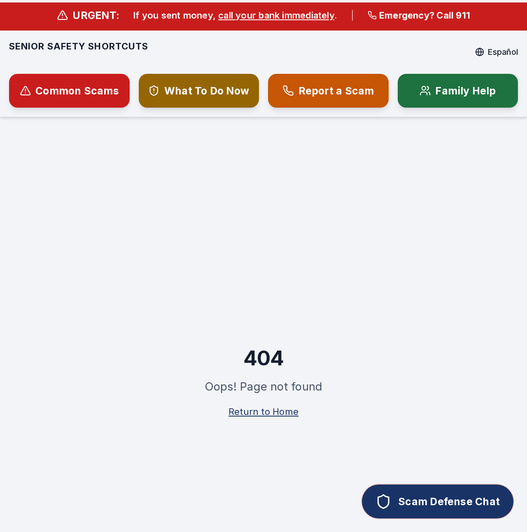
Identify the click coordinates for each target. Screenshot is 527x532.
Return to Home (263, 411)
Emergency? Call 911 (424, 15)
